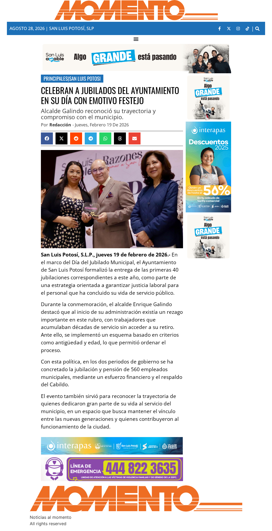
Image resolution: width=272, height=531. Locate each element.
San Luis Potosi (85, 78)
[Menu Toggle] (136, 39)
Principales (56, 78)
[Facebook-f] (219, 28)
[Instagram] (238, 28)
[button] (257, 28)
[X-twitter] (229, 28)
